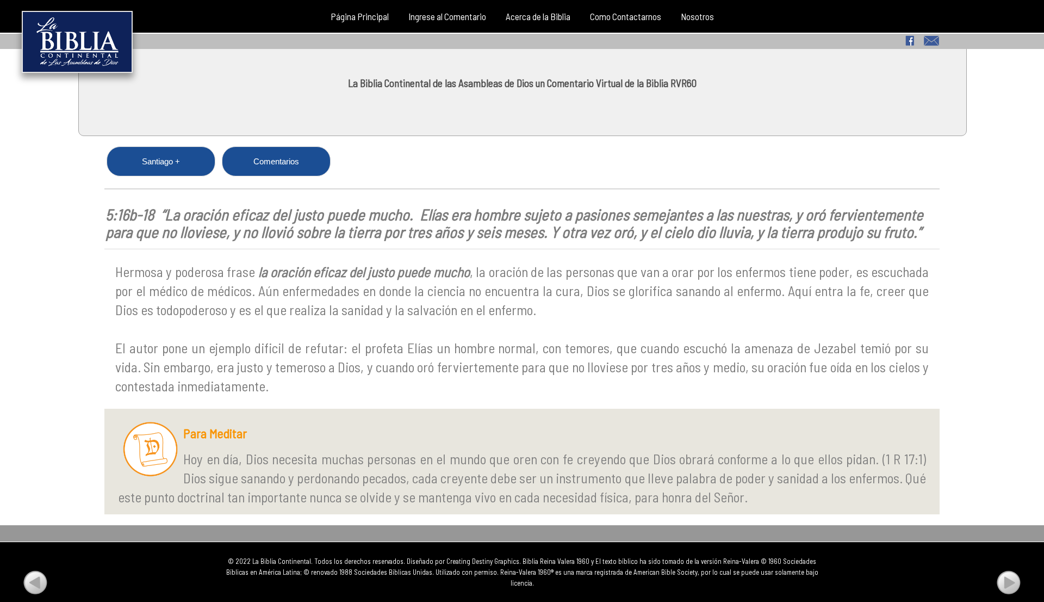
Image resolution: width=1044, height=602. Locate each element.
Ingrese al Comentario (447, 16)
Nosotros (697, 16)
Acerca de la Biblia (538, 16)
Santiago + (161, 161)
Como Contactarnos (625, 16)
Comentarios (276, 161)
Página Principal (360, 16)
